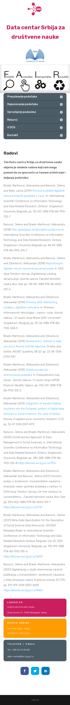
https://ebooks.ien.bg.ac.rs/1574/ (23, 507)
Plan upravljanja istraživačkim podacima (36, 229)
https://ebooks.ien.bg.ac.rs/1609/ (23, 556)
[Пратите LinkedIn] (45, 671)
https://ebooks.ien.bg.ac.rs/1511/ (37, 463)
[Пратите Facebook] (25, 671)
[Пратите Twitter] (35, 671)
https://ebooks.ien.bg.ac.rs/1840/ (23, 590)
